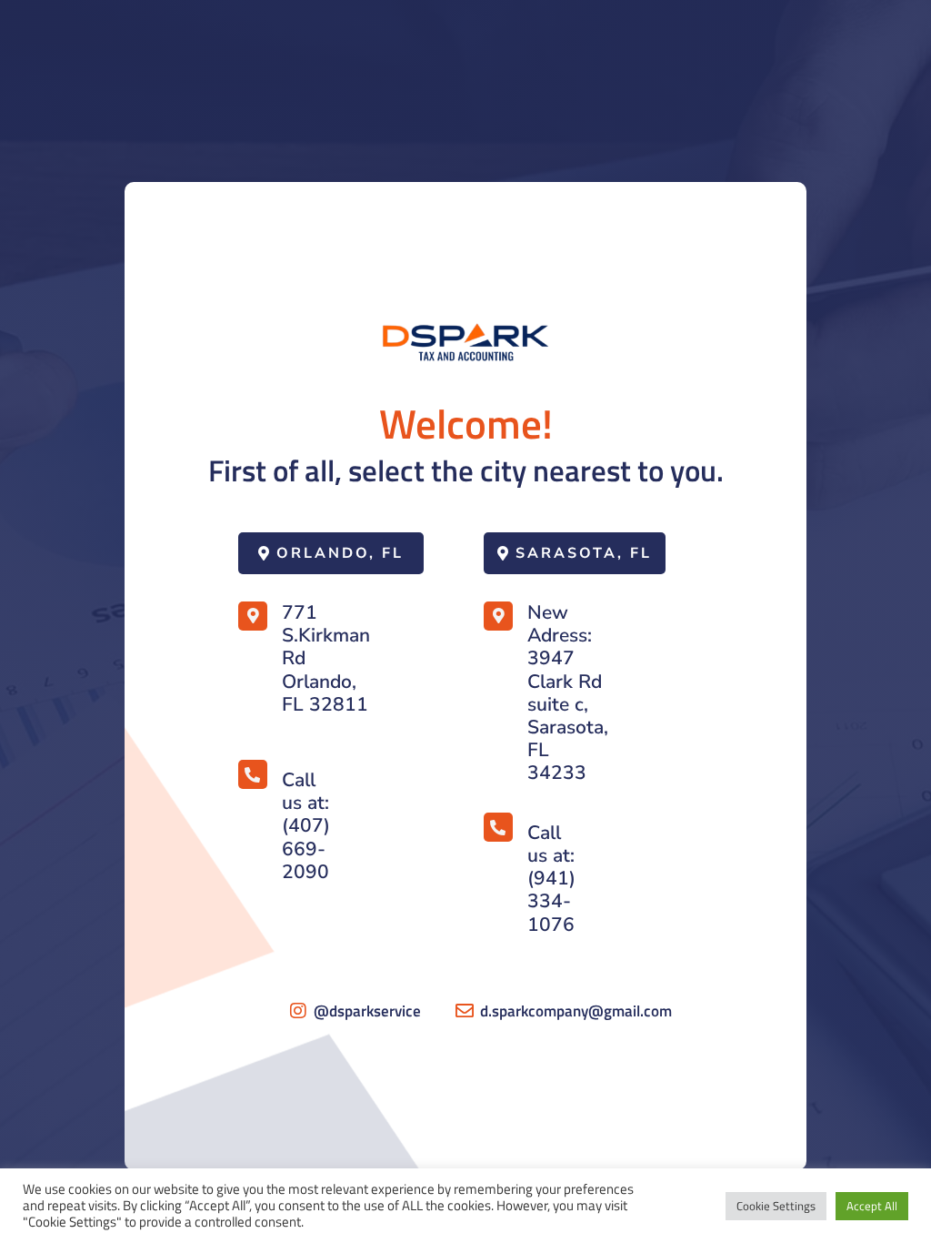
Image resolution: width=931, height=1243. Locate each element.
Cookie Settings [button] (776, 1206)
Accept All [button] (871, 1206)
